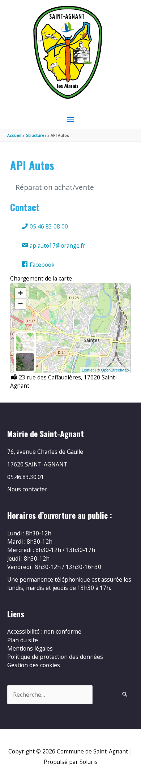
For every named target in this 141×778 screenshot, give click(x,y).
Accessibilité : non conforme (44, 631)
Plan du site (22, 640)
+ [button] (20, 292)
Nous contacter (27, 489)
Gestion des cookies (33, 665)
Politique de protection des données (55, 657)
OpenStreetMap (115, 370)
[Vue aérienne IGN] (25, 362)
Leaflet (88, 370)
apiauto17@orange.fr (56, 245)
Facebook (41, 265)
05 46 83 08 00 (48, 226)
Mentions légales (30, 648)
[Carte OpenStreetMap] (25, 342)
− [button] (20, 303)
